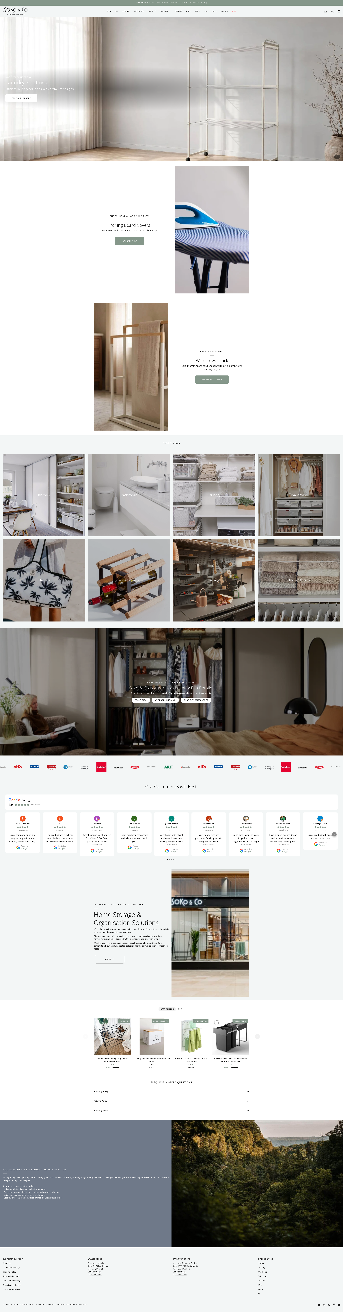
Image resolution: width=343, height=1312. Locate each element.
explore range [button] (265, 1259)
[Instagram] (334, 1305)
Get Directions (94, 1271)
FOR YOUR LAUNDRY (21, 98)
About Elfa (140, 700)
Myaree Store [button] (95, 1259)
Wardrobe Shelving (165, 700)
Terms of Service (47, 1304)
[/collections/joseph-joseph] (173, 767)
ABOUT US (109, 959)
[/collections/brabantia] (90, 767)
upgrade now (130, 241)
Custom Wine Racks (11, 1289)
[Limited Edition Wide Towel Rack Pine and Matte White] (131, 366)
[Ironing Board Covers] (212, 229)
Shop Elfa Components (196, 700)
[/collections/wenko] (123, 767)
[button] (125, 11)
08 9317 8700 (96, 1274)
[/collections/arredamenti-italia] (73, 767)
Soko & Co (10, 1304)
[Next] (257, 1036)
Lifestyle (261, 1280)
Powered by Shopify (76, 1304)
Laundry (261, 1267)
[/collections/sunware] (140, 767)
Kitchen (261, 1263)
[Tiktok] (324, 1305)
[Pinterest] (329, 1305)
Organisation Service (12, 1285)
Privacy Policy (29, 1304)
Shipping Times (101, 1110)
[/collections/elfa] (106, 767)
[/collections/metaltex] (6, 767)
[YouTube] (339, 1305)
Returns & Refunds (11, 1276)
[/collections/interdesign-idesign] (157, 767)
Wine (260, 1285)
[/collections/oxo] (39, 767)
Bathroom (262, 1276)
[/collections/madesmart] (23, 767)
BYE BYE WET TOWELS (212, 379)
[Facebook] (319, 1305)
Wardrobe (262, 1272)
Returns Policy (100, 1101)
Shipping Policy (101, 1091)
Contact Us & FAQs (11, 1267)
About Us (7, 1263)
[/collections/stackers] (56, 767)
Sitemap (61, 1304)
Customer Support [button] (13, 1259)
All (259, 1293)
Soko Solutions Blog (11, 1280)
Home (260, 1289)
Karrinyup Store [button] (181, 1259)
